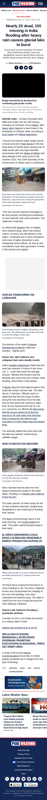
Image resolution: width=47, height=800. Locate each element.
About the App (23, 750)
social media (28, 522)
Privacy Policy (23, 754)
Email (26, 68)
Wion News (38, 409)
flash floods (27, 144)
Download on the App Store (15, 785)
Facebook (16, 68)
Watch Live (6, 10)
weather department (19, 365)
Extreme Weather (16, 671)
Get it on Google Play (31, 785)
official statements (28, 134)
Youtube (23, 779)
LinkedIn (29, 779)
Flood (22, 668)
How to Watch (32, 10)
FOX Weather (35, 63)
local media (8, 134)
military (34, 125)
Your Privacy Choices (25, 762)
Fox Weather (23, 4)
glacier (7, 387)
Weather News (19, 10)
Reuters (21, 227)
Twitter (21, 68)
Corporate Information (24, 770)
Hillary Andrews (15, 63)
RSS (40, 779)
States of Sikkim (32, 153)
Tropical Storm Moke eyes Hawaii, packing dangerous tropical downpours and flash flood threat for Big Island (16, 722)
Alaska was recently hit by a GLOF (19, 627)
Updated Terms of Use (23, 758)
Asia (29, 668)
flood (9, 519)
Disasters (13, 668)
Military (37, 668)
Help (23, 774)
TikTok (34, 779)
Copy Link (31, 68)
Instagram (18, 779)
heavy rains (8, 128)
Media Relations (23, 766)
